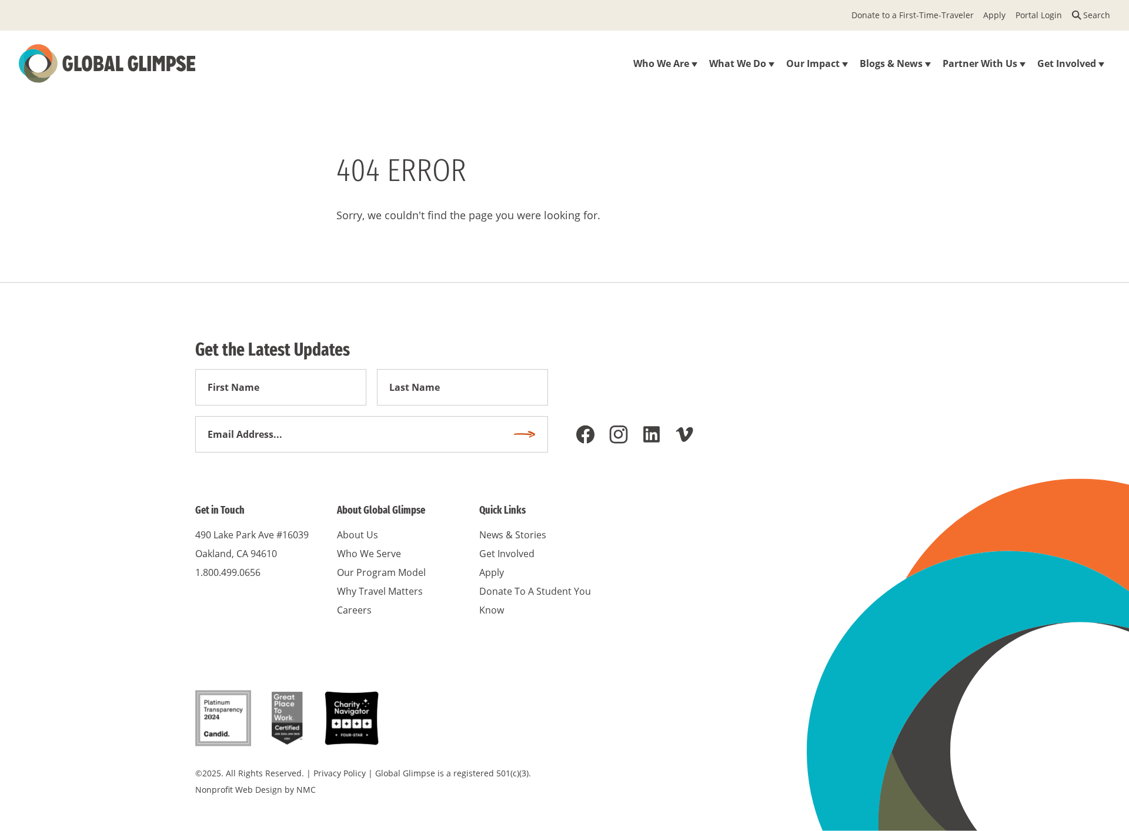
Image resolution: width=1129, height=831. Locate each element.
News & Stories (512, 534)
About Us (357, 534)
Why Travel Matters (380, 591)
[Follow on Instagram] (618, 434)
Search (1096, 15)
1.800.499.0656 (227, 572)
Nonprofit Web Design (238, 789)
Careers (354, 610)
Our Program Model (381, 572)
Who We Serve (369, 553)
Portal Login (1039, 15)
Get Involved (507, 553)
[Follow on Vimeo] (684, 434)
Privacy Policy (339, 773)
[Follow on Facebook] (585, 434)
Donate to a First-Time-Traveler (912, 15)
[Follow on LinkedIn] (651, 434)
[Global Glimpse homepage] (107, 63)
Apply (994, 15)
